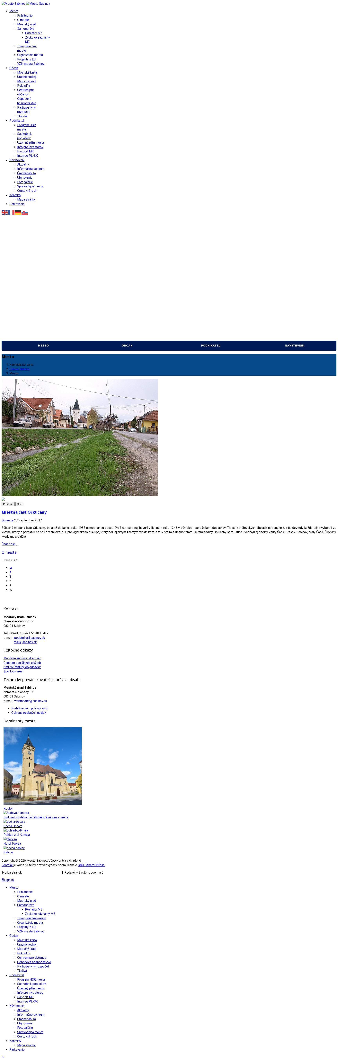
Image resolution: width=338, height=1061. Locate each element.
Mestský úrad (26, 24)
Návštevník (16, 160)
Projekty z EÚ (26, 59)
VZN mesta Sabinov (30, 64)
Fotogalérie (25, 182)
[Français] (11, 212)
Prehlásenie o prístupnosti (29, 708)
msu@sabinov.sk (25, 642)
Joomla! (7, 865)
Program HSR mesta (189, 303)
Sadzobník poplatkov (190, 310)
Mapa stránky (26, 199)
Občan (13, 68)
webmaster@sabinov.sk (30, 701)
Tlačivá (22, 116)
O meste (23, 20)
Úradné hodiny (27, 77)
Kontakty (15, 195)
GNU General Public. (91, 865)
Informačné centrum (30, 169)
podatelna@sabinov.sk (29, 638)
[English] (5, 212)
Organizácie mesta (30, 55)
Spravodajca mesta (30, 186)
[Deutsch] (18, 212)
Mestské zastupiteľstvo (25, 303)
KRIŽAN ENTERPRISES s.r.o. (41, 872)
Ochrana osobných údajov (28, 713)
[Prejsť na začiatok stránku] (11, 568)
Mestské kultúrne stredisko (22, 658)
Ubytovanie (24, 177)
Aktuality (23, 164)
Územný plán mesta (30, 142)
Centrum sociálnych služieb (22, 663)
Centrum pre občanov (107, 318)
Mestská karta (27, 72)
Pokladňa (23, 85)
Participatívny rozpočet (109, 333)
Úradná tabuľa (26, 173)
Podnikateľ (16, 120)
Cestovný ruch (27, 191)
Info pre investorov (30, 147)
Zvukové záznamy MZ (22, 310)
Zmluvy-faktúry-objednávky (22, 667)
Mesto (13, 11)
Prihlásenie (25, 15)
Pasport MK (25, 151)
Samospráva (25, 29)
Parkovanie (17, 204)
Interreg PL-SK (27, 155)
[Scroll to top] (3, 1057)
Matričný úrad (26, 81)
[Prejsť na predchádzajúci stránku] (10, 572)
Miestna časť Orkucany (24, 512)
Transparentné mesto (23, 318)
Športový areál (13, 671)
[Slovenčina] (25, 212)
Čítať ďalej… (9, 544)
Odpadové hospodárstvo (109, 325)
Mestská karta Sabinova (108, 288)
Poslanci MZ (33, 33)
